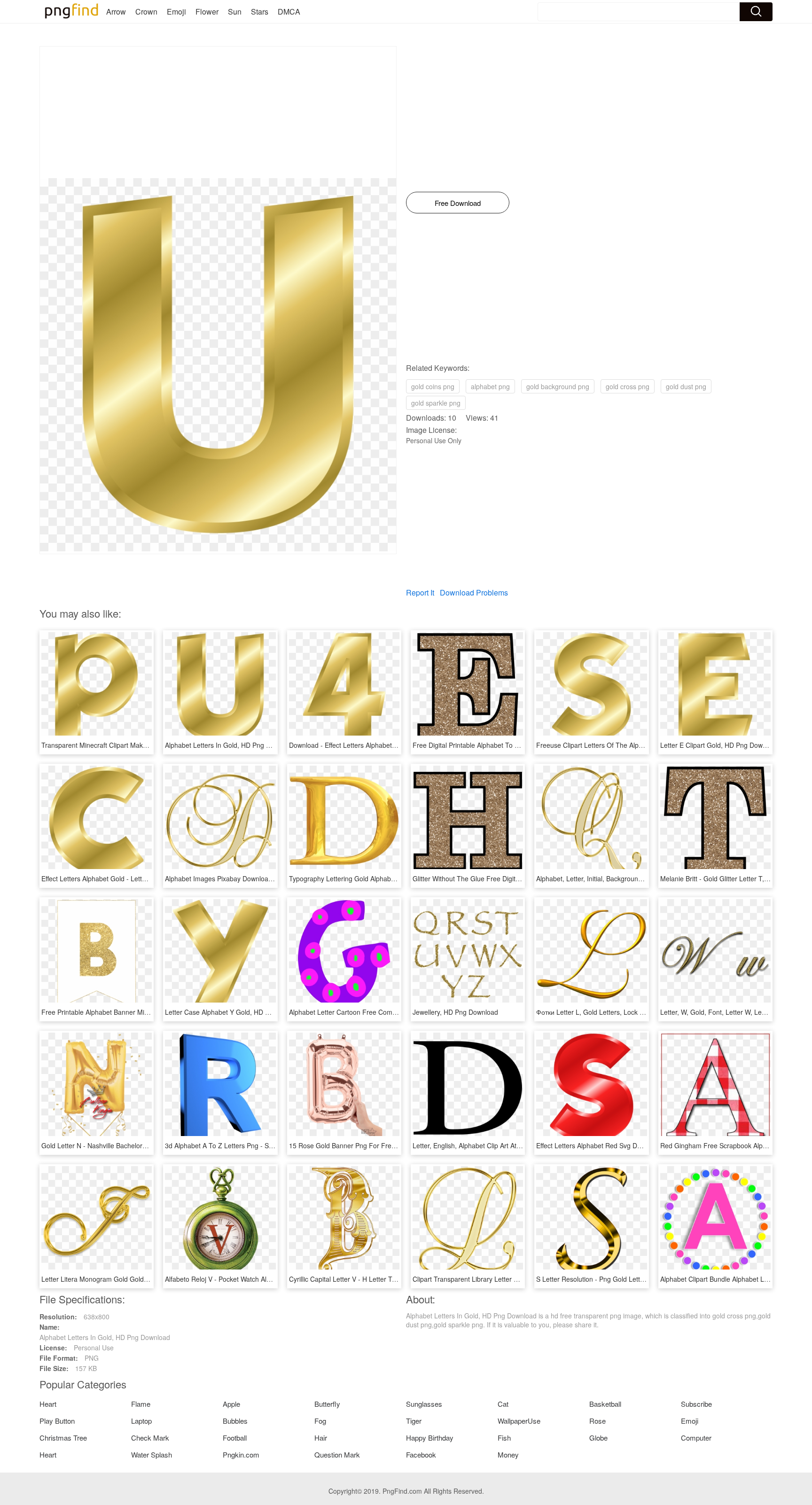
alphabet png (490, 386)
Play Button (57, 1421)
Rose (597, 1421)
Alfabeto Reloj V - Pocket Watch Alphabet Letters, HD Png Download (266, 1279)
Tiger (414, 1421)
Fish (504, 1437)
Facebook (421, 1454)
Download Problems (474, 592)
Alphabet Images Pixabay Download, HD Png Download (247, 878)
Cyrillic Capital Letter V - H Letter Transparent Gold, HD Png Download (394, 1279)
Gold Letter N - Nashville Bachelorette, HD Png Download (126, 1145)
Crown (146, 11)
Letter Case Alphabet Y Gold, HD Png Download (236, 1012)
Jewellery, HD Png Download (455, 1012)
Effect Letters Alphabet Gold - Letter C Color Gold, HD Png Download (144, 878)
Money (508, 1454)
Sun (235, 11)
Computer (696, 1437)
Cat (503, 1404)
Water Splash (151, 1454)
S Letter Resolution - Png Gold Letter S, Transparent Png (621, 1279)
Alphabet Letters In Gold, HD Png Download (230, 745)
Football (235, 1437)
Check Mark (150, 1437)
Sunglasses (424, 1404)
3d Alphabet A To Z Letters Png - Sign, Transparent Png (248, 1145)
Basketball (605, 1404)
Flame (140, 1404)
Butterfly (327, 1404)
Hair (320, 1437)
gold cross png (627, 386)
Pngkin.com (241, 1454)
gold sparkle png (436, 403)
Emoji (176, 11)
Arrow (116, 11)
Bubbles (235, 1421)
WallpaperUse (519, 1421)
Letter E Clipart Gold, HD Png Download (719, 745)
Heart (47, 1404)
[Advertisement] (218, 112)
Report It (420, 592)
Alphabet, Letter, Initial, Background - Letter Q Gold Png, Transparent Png (646, 878)
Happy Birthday (429, 1437)
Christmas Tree (63, 1437)
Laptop (141, 1421)
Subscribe (696, 1404)
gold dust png (686, 386)
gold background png (557, 386)
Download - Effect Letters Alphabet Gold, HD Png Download (377, 745)
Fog (320, 1421)
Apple (231, 1404)
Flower (207, 11)
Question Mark (337, 1454)
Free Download (458, 203)
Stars (259, 11)
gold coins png (432, 386)
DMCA (289, 11)
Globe (598, 1437)
